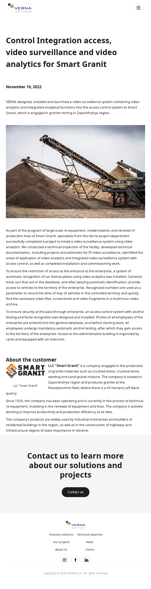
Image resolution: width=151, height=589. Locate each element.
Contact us (76, 492)
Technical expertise (89, 534)
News (89, 542)
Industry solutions (61, 534)
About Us (61, 549)
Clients (89, 549)
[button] (138, 7)
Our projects (61, 542)
